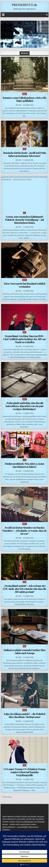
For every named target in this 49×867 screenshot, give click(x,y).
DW (24, 646)
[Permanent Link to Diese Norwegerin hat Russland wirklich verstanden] (24, 260)
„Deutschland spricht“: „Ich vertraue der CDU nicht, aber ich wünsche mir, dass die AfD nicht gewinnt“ (24, 588)
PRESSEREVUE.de (24, 5)
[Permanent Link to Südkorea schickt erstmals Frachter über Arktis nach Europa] (24, 626)
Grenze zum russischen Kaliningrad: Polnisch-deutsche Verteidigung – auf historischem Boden (24, 219)
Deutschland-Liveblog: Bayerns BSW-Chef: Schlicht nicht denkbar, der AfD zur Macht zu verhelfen (24, 339)
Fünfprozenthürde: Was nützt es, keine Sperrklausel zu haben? (24, 465)
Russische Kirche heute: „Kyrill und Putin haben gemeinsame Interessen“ (24, 154)
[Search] (47, 14)
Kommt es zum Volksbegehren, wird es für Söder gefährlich (24, 99)
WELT (24, 94)
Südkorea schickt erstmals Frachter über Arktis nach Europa (25, 651)
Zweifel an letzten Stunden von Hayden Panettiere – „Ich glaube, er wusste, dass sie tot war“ (24, 530)
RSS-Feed (18, 105)
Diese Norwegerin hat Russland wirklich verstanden (24, 285)
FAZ (24, 149)
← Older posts (6, 797)
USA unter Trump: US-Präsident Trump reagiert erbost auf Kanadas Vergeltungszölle (24, 772)
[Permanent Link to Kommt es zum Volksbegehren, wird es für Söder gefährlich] (24, 74)
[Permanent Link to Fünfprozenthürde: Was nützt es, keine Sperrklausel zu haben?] (24, 445)
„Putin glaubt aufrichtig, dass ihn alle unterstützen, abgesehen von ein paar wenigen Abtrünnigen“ (24, 406)
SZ (24, 213)
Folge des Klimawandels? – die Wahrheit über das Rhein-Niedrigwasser (24, 715)
